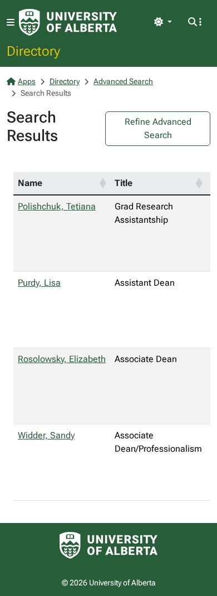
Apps (27, 81)
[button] (102, 183)
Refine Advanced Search (158, 128)
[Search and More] (195, 22)
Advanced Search (123, 81)
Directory (33, 50)
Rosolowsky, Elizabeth (62, 359)
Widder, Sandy (46, 435)
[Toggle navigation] (10, 22)
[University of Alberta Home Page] (67, 22)
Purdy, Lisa (39, 282)
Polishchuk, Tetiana (57, 206)
